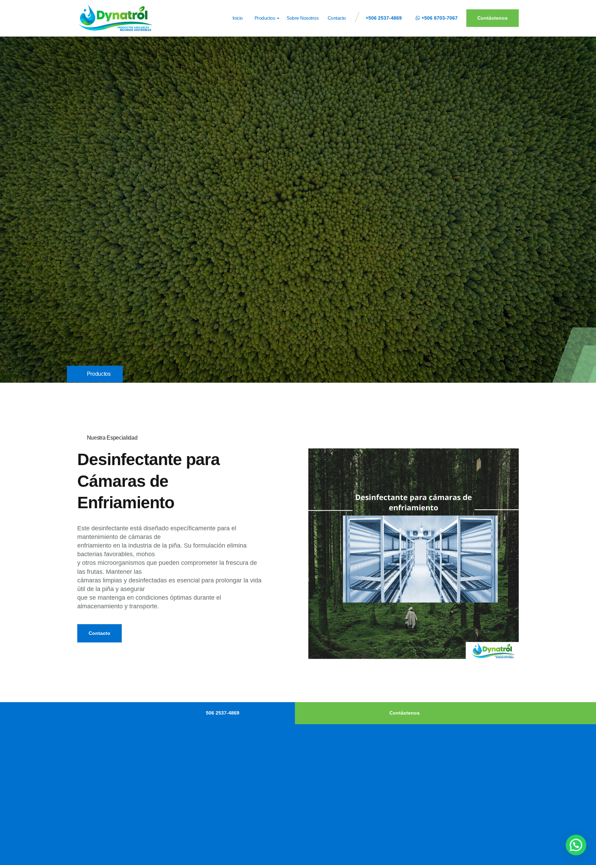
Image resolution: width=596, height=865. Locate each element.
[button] (576, 845)
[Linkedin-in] (87, 848)
